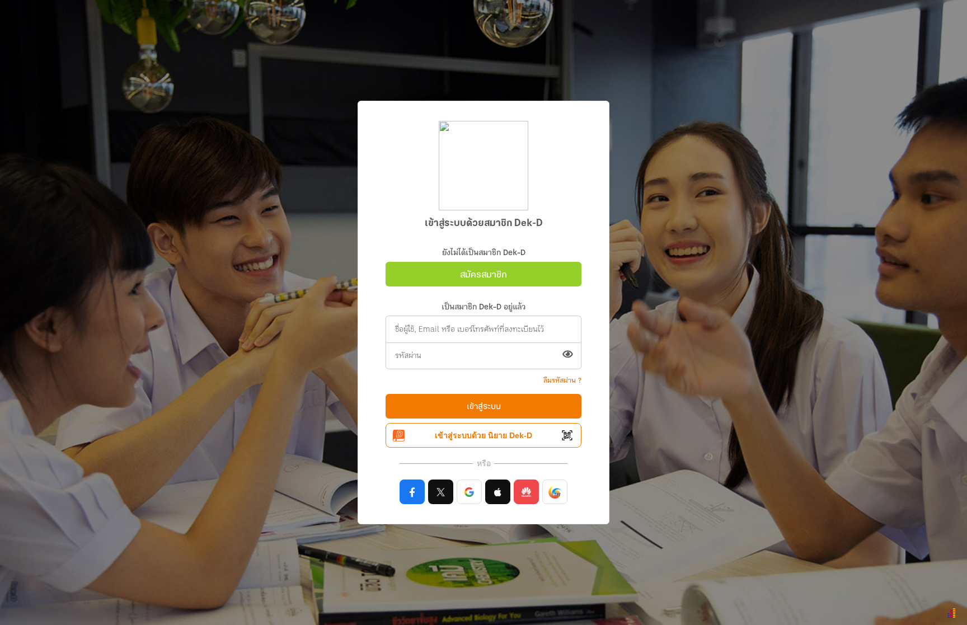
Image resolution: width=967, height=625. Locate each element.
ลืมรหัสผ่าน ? (562, 380)
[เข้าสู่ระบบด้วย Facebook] (412, 492)
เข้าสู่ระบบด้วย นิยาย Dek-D (483, 435)
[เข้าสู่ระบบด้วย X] (440, 492)
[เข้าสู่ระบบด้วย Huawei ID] (526, 492)
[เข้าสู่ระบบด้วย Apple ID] (497, 492)
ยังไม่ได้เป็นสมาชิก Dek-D (483, 253)
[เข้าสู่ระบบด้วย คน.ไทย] (554, 492)
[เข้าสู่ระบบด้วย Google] (469, 492)
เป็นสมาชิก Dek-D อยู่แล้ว (483, 307)
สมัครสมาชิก (483, 275)
